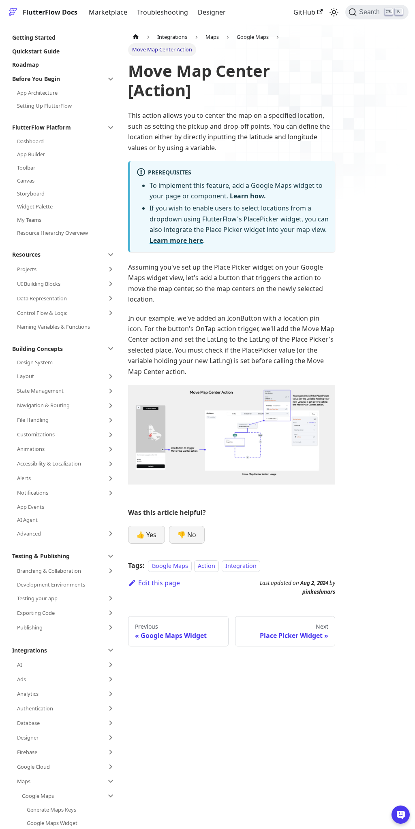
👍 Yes (146, 534)
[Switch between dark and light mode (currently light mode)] (333, 12)
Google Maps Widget (52, 823)
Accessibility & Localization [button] (49, 463)
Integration (241, 566)
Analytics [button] (28, 693)
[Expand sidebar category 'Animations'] (111, 449)
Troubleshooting (162, 12)
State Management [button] (40, 390)
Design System (35, 362)
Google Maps (170, 566)
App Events (30, 506)
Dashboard (30, 141)
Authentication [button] (35, 708)
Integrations (29, 650)
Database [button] (28, 723)
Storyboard (31, 193)
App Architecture (37, 92)
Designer (212, 12)
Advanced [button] (29, 533)
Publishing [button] (30, 627)
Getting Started (34, 37)
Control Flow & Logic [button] (42, 313)
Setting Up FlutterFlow (44, 105)
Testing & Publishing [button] (41, 556)
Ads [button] (21, 679)
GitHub (304, 12)
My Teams (29, 219)
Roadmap (25, 64)
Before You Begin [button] (36, 79)
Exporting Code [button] (36, 612)
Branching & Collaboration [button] (49, 570)
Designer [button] (28, 737)
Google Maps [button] (38, 795)
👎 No (187, 534)
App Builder (31, 154)
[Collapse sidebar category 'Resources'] (111, 254)
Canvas (25, 180)
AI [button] (19, 664)
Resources (26, 254)
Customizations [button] (36, 434)
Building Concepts (37, 349)
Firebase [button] (27, 752)
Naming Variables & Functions (53, 326)
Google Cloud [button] (33, 766)
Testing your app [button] (37, 598)
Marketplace (108, 12)
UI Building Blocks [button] (38, 283)
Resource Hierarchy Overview (52, 232)
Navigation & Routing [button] (43, 405)
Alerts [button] (24, 478)
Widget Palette (35, 206)
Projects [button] (26, 269)
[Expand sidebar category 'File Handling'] (111, 420)
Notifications (32, 492)
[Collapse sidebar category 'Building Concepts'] (111, 348)
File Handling (33, 419)
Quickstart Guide (36, 51)
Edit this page (159, 582)
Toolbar (26, 167)
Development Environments (51, 584)
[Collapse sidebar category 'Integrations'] (111, 650)
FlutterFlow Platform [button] (41, 127)
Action (206, 566)
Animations (31, 449)
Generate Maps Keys (51, 809)
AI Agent (27, 519)
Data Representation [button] (42, 298)
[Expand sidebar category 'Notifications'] (111, 493)
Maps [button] (23, 781)
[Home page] (135, 37)
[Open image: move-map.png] (231, 435)
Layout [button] (25, 376)
